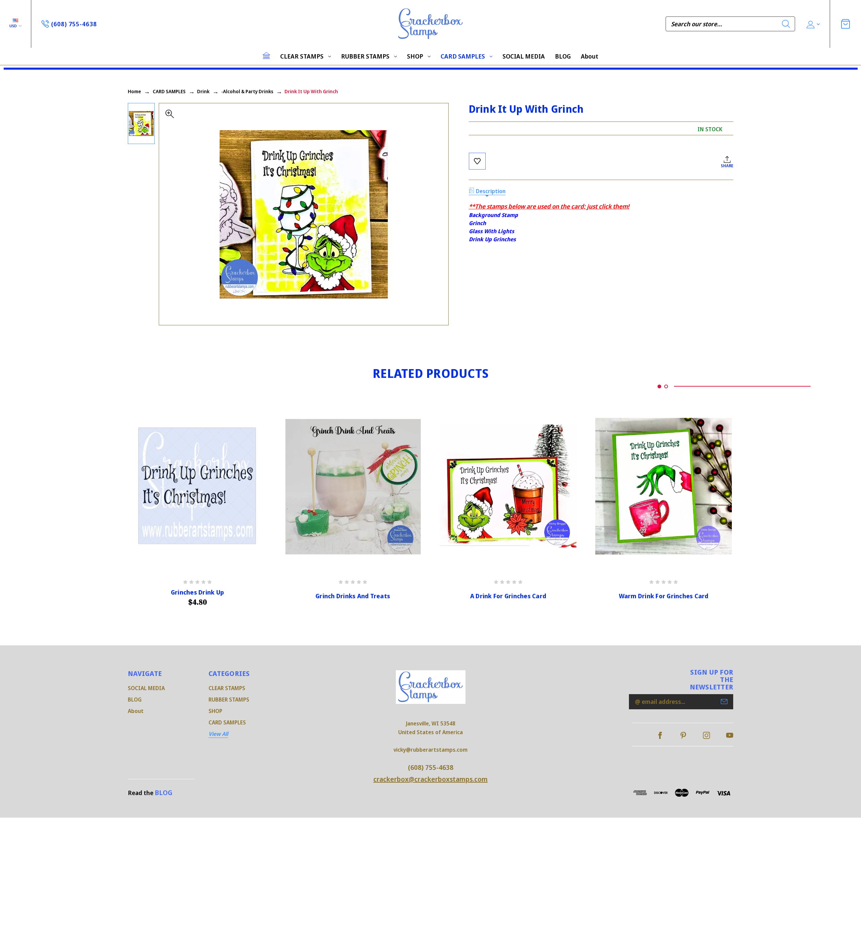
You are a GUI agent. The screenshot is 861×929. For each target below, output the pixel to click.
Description (491, 191)
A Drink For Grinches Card (508, 596)
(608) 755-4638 (430, 767)
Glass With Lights (491, 231)
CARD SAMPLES (463, 56)
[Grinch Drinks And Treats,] (353, 486)
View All (218, 734)
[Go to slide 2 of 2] (666, 386)
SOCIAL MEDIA (523, 56)
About (589, 56)
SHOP (415, 56)
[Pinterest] (683, 735)
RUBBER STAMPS (365, 56)
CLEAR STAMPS (302, 56)
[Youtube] (729, 735)
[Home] (266, 55)
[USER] (812, 24)
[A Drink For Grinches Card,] (508, 486)
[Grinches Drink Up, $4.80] (197, 486)
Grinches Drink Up (197, 592)
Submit (724, 701)
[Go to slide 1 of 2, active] (659, 386)
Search (786, 24)
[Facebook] (660, 735)
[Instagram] (706, 735)
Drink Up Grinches (492, 239)
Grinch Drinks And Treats (352, 596)
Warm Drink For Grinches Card (664, 596)
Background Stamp (493, 215)
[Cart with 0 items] (845, 24)
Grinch (477, 223)
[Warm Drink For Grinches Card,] (663, 486)
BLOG (563, 56)
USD (13, 25)
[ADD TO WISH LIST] (477, 161)
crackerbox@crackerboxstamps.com (430, 779)
